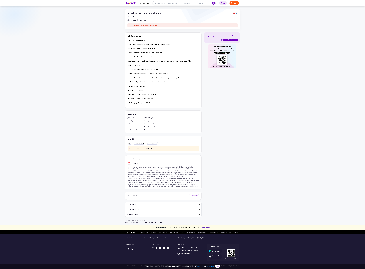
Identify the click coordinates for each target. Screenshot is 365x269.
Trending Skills (163, 232)
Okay (217, 266)
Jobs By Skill (129, 238)
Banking (140, 90)
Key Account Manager (138, 86)
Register (235, 3)
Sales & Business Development (146, 94)
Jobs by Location (226, 232)
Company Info (190, 232)
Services (146, 3)
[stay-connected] (153, 248)
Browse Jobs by (132, 232)
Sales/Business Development (153, 127)
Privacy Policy (200, 266)
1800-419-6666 (193, 250)
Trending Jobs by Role (176, 232)
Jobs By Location (154, 238)
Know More (205, 227)
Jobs (139, 3)
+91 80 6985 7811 (191, 248)
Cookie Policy (210, 266)
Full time (147, 130)
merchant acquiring (139, 143)
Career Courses (239, 232)
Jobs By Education (141, 238)
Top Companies (202, 232)
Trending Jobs (144, 232)
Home (126, 222)
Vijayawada (142, 20)
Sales (129, 143)
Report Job (195, 195)
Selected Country (130, 244)
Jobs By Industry (180, 238)
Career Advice (214, 232)
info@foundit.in (185, 254)
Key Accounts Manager (151, 124)
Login (224, 3)
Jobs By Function (167, 238)
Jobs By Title (191, 238)
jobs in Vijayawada (136, 222)
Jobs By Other (201, 238)
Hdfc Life (130, 16)
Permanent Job (149, 118)
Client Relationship (152, 143)
